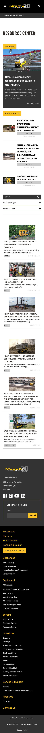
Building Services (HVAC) (12, 672)
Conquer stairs (9, 574)
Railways (6, 642)
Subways (6, 638)
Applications (8, 619)
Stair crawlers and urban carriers (16, 590)
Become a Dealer (12, 545)
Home (5, 15)
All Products (8, 585)
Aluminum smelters (10, 657)
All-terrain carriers (10, 601)
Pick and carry (8, 563)
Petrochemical (9, 664)
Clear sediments (9, 566)
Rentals (6, 687)
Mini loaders (8, 593)
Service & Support (13, 682)
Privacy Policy (12, 724)
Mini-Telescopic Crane (12, 605)
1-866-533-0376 (10, 477)
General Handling (10, 668)
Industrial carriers (10, 597)
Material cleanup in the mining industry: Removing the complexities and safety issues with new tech (21, 396)
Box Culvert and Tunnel (12, 645)
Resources (9, 531)
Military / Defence (10, 676)
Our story (6, 701)
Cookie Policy (22, 730)
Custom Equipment (10, 608)
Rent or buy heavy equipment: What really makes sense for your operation (20, 245)
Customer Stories (10, 623)
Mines (5, 660)
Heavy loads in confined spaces (15, 570)
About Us (8, 696)
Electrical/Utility (9, 653)
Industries (8, 633)
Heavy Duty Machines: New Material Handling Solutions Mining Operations (22, 315)
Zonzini (7, 614)
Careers (7, 536)
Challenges (9, 558)
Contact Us (9, 707)
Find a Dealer (10, 540)
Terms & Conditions (29, 724)
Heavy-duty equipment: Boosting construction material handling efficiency (19, 359)
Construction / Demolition (13, 649)
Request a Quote (16, 550)
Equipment (9, 580)
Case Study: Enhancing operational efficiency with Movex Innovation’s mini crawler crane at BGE (20, 434)
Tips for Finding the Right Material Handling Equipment (20, 280)
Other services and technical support (17, 690)
